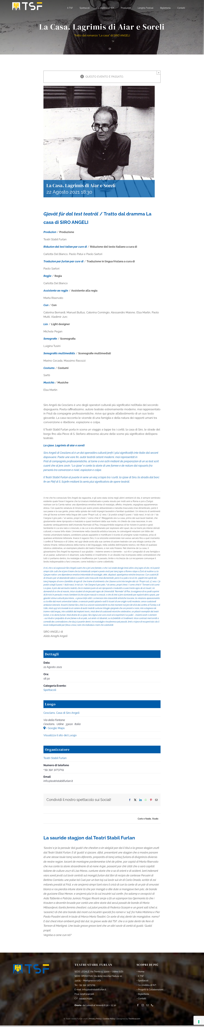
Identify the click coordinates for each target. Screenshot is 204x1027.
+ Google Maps (55, 728)
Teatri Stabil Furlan (55, 758)
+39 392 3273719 (87, 985)
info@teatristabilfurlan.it (94, 989)
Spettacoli (49, 689)
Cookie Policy (109, 1019)
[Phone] (152, 1005)
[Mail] (147, 1005)
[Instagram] (142, 1005)
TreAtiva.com (134, 1019)
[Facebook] (138, 1005)
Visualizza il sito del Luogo (60, 735)
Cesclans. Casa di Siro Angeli (61, 712)
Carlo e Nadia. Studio (148, 818)
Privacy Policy (95, 1019)
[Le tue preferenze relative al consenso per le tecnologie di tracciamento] (199, 1022)
